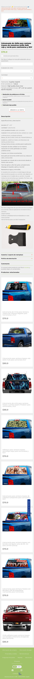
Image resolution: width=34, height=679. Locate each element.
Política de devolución (9, 258)
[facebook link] (12, 670)
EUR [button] (19, 666)
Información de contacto (9, 650)
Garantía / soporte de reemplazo (12, 255)
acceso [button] (26, 267)
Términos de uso (24, 654)
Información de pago (26, 650)
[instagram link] (21, 670)
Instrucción (28, 657)
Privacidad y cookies (11, 654)
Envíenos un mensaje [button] (29, 508)
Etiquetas (17, 661)
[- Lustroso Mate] (17, 71)
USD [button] (15, 666)
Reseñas (20, 657)
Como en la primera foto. (11, 56)
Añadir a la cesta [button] (17, 110)
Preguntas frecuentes (8, 657)
